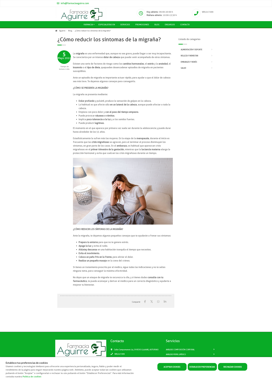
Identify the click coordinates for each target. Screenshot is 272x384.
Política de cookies (32, 376)
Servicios (125, 24)
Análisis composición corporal (180, 350)
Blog (156, 24)
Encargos (170, 24)
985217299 (207, 12)
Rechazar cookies (232, 367)
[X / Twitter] (151, 301)
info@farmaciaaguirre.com (74, 3)
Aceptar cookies (172, 367)
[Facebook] (145, 301)
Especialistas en (106, 24)
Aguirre (62, 31)
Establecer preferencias (202, 367)
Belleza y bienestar (189, 56)
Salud (183, 68)
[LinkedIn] (165, 301)
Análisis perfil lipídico (176, 354)
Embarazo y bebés (189, 62)
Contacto (185, 24)
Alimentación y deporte (191, 50)
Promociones (142, 24)
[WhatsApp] (158, 301)
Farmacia (88, 24)
